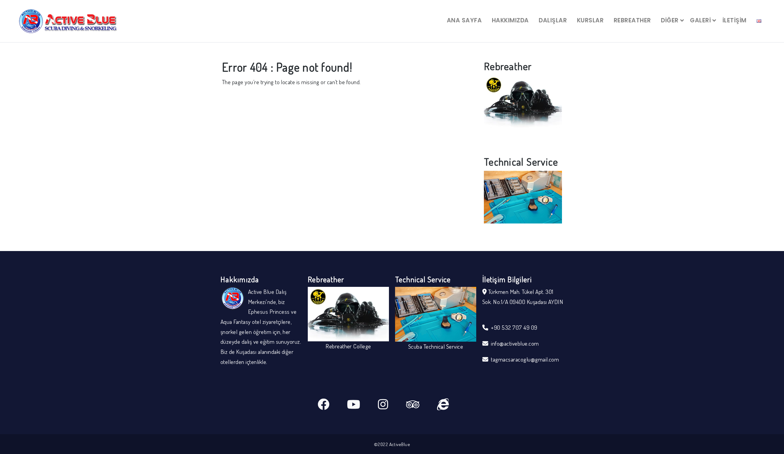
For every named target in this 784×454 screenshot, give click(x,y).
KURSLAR (590, 20)
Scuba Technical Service (523, 228)
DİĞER (669, 20)
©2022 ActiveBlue (392, 444)
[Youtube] (362, 405)
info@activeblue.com (515, 343)
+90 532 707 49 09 (514, 327)
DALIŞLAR (553, 20)
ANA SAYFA (464, 20)
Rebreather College (523, 133)
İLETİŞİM (734, 20)
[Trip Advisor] (421, 405)
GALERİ (700, 20)
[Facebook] (332, 405)
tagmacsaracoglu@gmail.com (525, 359)
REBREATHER (632, 20)
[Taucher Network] (451, 405)
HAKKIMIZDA (510, 20)
